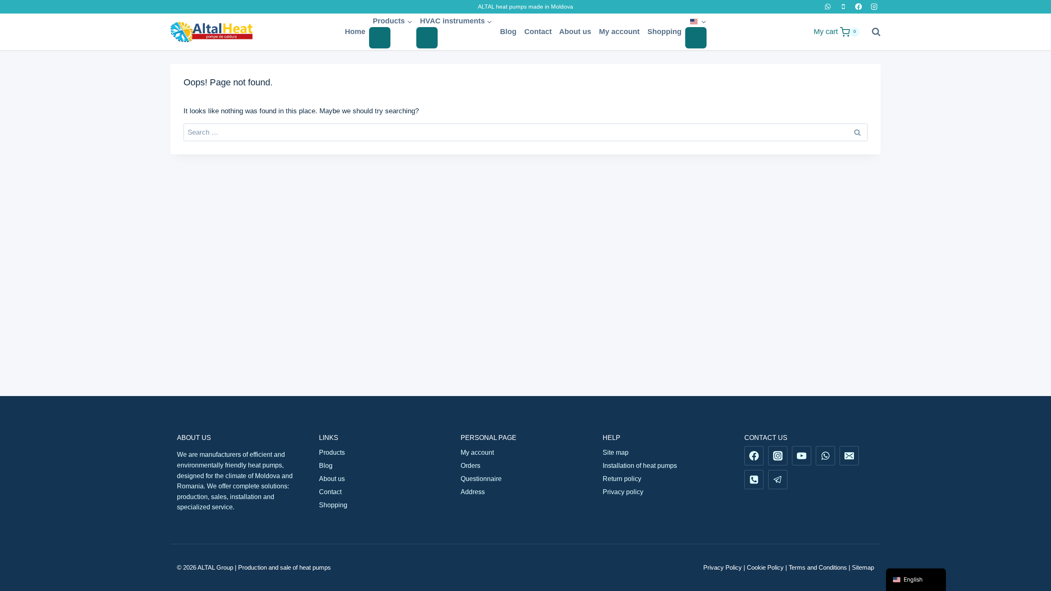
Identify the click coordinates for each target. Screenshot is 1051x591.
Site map (616, 452)
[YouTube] (801, 455)
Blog (508, 31)
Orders (470, 465)
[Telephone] (843, 7)
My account (619, 31)
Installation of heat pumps (640, 465)
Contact (538, 31)
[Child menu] (696, 37)
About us (575, 31)
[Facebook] (858, 7)
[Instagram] (874, 7)
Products (332, 452)
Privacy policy (623, 491)
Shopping (664, 31)
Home (355, 31)
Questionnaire (481, 478)
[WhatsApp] (828, 7)
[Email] (849, 455)
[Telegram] (777, 479)
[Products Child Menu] (379, 37)
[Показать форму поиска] (872, 32)
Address (473, 491)
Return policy (622, 478)
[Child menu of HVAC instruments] (427, 37)
